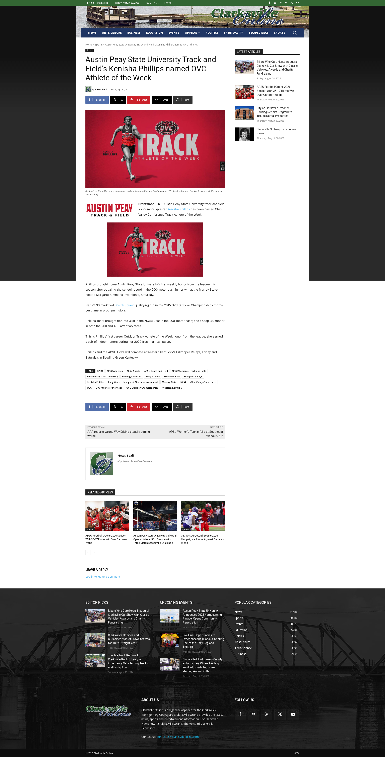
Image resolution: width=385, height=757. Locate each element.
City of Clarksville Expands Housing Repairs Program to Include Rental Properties (274, 111)
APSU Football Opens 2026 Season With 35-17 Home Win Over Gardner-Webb (106, 539)
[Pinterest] (280, 3)
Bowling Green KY (132, 376)
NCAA (183, 382)
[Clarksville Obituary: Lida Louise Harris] (244, 134)
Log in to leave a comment (102, 576)
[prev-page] (87, 552)
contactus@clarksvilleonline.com (178, 737)
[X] (291, 3)
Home (88, 44)
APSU (100, 370)
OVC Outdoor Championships (142, 387)
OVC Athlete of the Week (109, 387)
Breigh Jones (153, 376)
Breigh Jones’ (124, 305)
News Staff (101, 89)
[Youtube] (297, 3)
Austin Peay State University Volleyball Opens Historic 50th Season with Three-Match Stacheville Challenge (155, 539)
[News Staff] (88, 89)
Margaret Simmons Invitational (141, 382)
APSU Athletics (115, 370)
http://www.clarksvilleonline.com (135, 461)
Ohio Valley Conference (203, 382)
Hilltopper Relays (193, 376)
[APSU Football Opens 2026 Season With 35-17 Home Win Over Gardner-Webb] (107, 516)
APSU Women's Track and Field (189, 370)
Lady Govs (114, 382)
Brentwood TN (172, 376)
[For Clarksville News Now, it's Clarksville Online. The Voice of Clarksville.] (108, 711)
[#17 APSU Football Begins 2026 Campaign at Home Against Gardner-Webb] (203, 516)
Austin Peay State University (102, 376)
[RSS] (286, 3)
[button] (295, 32)
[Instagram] (275, 3)
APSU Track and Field (156, 370)
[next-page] (94, 552)
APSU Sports (133, 370)
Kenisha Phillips (178, 209)
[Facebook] (269, 3)
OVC (89, 387)
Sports (98, 44)
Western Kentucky (172, 387)
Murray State (169, 382)
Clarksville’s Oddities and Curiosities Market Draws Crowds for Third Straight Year (129, 639)
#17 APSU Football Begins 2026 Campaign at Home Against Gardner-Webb (202, 539)
